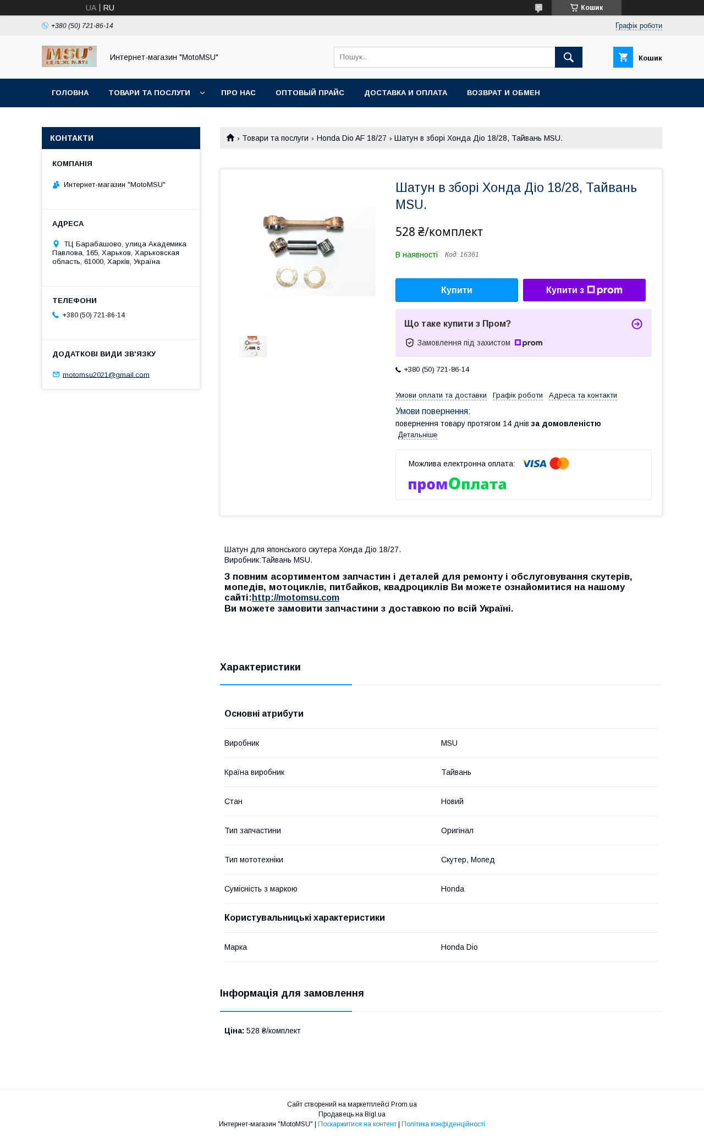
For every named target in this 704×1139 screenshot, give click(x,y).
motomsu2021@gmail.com (106, 374)
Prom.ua (404, 1104)
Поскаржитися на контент (357, 1124)
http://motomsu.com (295, 597)
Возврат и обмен (503, 93)
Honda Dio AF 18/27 (352, 138)
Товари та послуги (149, 93)
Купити (456, 290)
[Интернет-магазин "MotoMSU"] (69, 64)
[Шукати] (568, 57)
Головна (70, 93)
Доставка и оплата (405, 93)
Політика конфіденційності (443, 1124)
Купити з (565, 290)
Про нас (238, 93)
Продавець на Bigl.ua (352, 1114)
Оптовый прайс (310, 93)
